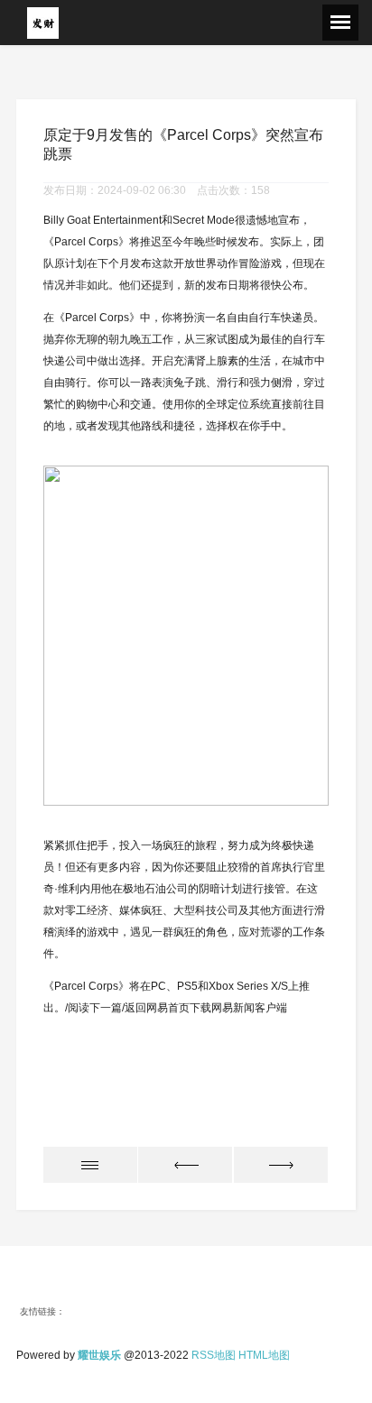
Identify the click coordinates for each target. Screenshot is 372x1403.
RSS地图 (213, 1355)
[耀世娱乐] (43, 22)
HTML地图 (264, 1355)
